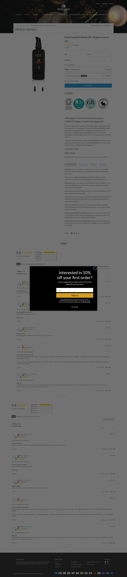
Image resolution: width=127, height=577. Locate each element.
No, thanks (74, 307)
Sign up (74, 295)
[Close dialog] (95, 268)
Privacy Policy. (86, 302)
